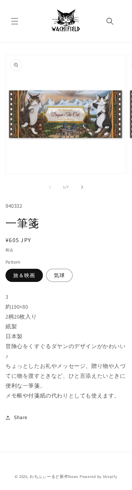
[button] (15, 21)
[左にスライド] (50, 187)
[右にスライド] (82, 187)
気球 (59, 275)
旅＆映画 (24, 275)
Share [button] (20, 417)
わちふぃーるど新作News (54, 476)
